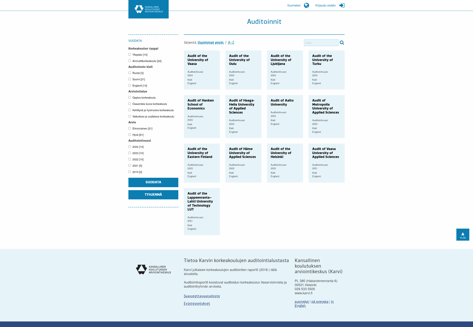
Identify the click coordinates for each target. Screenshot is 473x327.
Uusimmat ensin (211, 42)
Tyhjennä (153, 194)
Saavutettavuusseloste (202, 296)
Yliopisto (139, 54)
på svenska (320, 301)
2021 (137, 165)
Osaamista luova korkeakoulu (149, 104)
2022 (138, 159)
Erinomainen (142, 128)
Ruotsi (138, 73)
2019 (137, 172)
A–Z (231, 42)
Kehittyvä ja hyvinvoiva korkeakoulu (153, 110)
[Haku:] (321, 42)
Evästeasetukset (197, 303)
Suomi (138, 79)
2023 (138, 153)
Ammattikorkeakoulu (146, 61)
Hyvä (138, 134)
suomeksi (302, 301)
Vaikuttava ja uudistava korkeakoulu (153, 116)
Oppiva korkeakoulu (144, 97)
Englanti (139, 85)
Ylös (463, 234)
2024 (138, 147)
